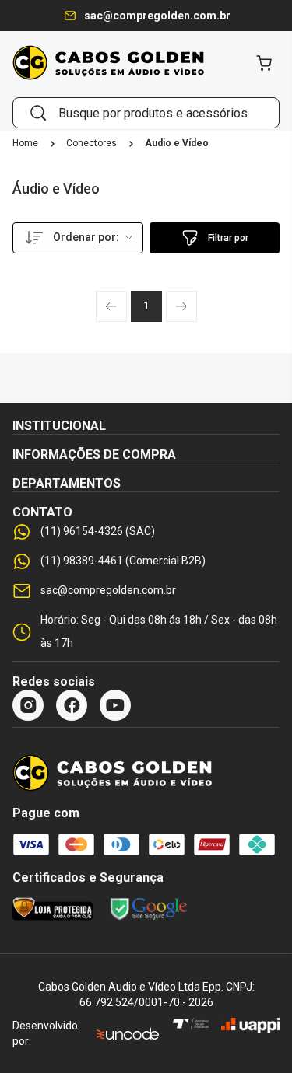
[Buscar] (38, 112)
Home (25, 143)
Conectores (91, 143)
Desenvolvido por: (45, 1033)
